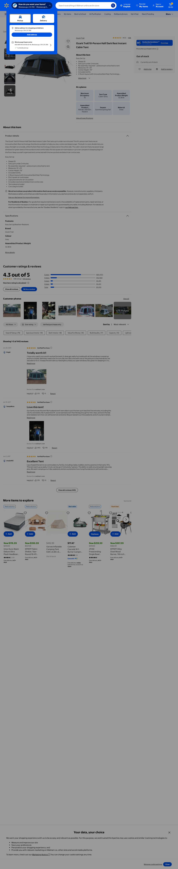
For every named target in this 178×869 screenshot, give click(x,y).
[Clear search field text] (107, 5)
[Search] (113, 5)
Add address (32, 35)
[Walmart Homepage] (6, 5)
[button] (142, 5)
